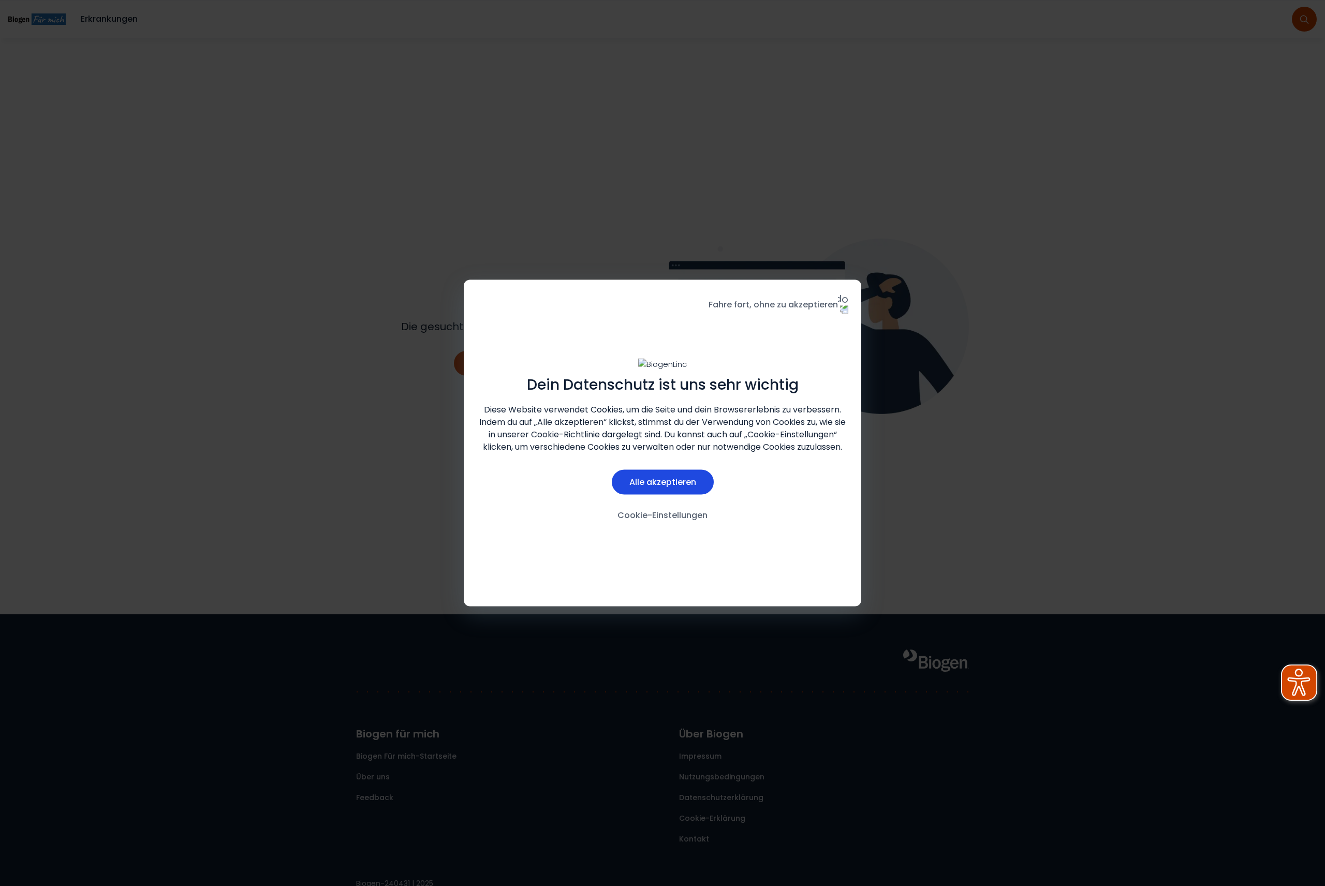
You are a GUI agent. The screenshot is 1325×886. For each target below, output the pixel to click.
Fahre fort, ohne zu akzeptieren (773, 305)
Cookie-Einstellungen (662, 515)
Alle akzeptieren (662, 482)
